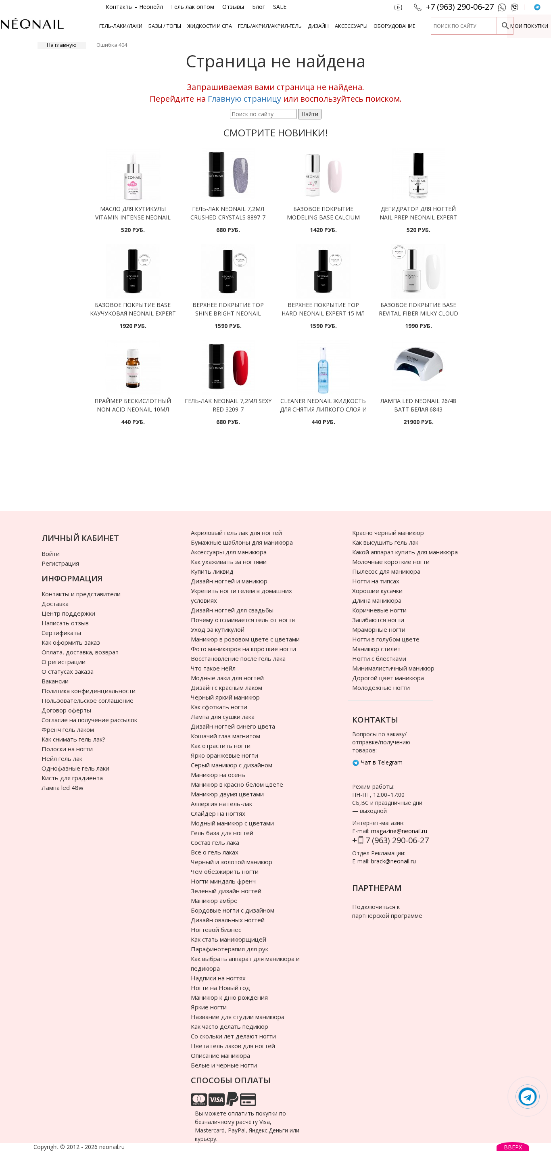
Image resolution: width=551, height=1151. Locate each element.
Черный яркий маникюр (225, 697)
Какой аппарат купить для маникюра (405, 552)
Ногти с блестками (379, 658)
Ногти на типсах (375, 581)
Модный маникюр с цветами (232, 823)
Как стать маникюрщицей (228, 939)
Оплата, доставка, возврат (80, 652)
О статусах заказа (68, 671)
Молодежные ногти (381, 687)
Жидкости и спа (209, 25)
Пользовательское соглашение (88, 700)
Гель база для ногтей (222, 833)
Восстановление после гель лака (238, 658)
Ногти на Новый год (220, 988)
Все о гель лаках (214, 852)
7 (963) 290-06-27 (397, 840)
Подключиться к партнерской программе (387, 910)
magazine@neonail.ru (399, 831)
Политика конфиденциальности (89, 691)
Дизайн (318, 25)
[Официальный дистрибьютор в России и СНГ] (32, 28)
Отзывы (233, 6)
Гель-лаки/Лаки (120, 25)
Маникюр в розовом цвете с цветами (245, 639)
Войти (51, 553)
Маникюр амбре (214, 900)
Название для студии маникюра (237, 1017)
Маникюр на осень (218, 775)
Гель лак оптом (192, 6)
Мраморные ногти (378, 629)
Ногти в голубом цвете (386, 639)
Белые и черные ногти (224, 1065)
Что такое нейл (213, 668)
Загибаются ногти (378, 620)
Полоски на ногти (67, 749)
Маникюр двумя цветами (227, 794)
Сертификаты (61, 633)
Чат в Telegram (381, 762)
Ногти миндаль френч (223, 881)
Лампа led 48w (62, 787)
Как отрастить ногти (220, 746)
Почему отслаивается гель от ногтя (243, 620)
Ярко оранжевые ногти (224, 755)
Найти (309, 114)
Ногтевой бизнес (216, 929)
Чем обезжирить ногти (225, 871)
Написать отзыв (65, 623)
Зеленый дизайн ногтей (226, 891)
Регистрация (60, 563)
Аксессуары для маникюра (229, 552)
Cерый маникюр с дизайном (231, 765)
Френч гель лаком (68, 729)
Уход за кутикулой (217, 629)
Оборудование (394, 25)
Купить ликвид (212, 571)
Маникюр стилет (376, 649)
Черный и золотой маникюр (231, 862)
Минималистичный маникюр (393, 668)
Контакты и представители (81, 594)
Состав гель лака (215, 842)
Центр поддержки (68, 613)
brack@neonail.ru (393, 861)
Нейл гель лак (62, 758)
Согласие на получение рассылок (89, 720)
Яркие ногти (209, 1007)
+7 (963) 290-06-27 (460, 6)
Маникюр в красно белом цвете (237, 784)
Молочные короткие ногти (391, 562)
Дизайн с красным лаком (226, 687)
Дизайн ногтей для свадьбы (232, 610)
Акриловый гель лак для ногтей (236, 532)
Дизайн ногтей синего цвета (233, 726)
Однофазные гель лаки (75, 768)
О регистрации (64, 662)
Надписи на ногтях (218, 978)
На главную (62, 44)
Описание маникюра (220, 1055)
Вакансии (55, 681)
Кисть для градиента (72, 778)
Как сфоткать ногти (219, 707)
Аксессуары (351, 25)
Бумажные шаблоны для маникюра (242, 542)
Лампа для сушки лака (223, 716)
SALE (279, 6)
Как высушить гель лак (385, 542)
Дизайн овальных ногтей (228, 920)
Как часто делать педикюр (229, 1026)
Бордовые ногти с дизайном (232, 910)
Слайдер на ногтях (218, 813)
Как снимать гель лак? (73, 739)
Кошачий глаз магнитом (225, 736)
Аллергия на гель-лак (221, 804)
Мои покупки (529, 25)
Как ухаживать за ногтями (229, 562)
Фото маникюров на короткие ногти (243, 649)
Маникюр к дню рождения (229, 997)
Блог (258, 6)
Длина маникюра (376, 600)
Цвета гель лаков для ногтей (233, 1046)
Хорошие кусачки (377, 591)
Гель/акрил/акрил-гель (270, 25)
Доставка (55, 604)
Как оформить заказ (71, 642)
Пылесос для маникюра (386, 571)
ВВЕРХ (513, 1147)
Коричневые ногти (379, 610)
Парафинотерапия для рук (229, 949)
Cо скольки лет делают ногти (233, 1036)
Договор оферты (66, 710)
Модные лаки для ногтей (227, 678)
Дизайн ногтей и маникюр (229, 581)
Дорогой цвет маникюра (388, 678)
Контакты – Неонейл (134, 6)
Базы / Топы (164, 25)
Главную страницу (244, 98)
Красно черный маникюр (388, 532)
